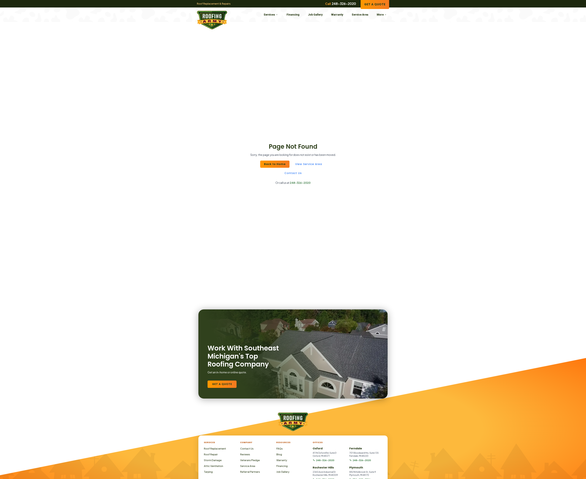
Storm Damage (213, 460)
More (380, 14)
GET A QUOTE (374, 4)
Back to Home (275, 164)
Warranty (337, 14)
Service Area (360, 14)
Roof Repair (211, 454)
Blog (279, 454)
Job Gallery (315, 14)
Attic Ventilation (213, 466)
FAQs (279, 448)
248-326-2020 (300, 182)
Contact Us (293, 173)
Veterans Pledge (250, 460)
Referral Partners (250, 471)
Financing (293, 14)
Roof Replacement (215, 448)
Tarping (208, 471)
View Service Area (308, 164)
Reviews (245, 454)
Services (269, 14)
